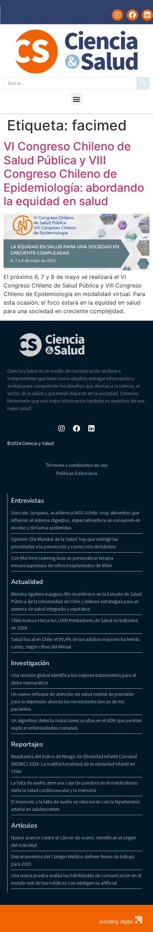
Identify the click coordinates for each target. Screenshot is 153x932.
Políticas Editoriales (76, 473)
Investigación (30, 663)
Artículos (24, 825)
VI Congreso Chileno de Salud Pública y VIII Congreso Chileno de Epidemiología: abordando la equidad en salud (74, 173)
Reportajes (27, 744)
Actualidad (27, 582)
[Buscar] (143, 83)
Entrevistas (27, 500)
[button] (77, 99)
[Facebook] (132, 15)
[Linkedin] (147, 15)
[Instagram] (117, 15)
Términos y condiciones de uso (76, 465)
